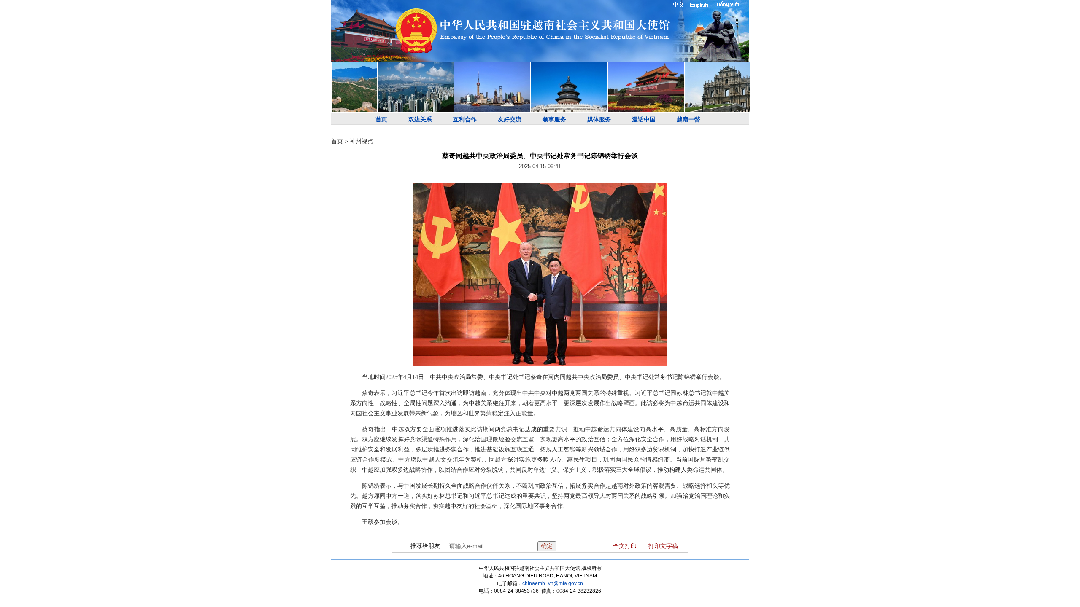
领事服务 (554, 119)
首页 (381, 119)
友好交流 (509, 119)
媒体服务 (599, 119)
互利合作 (465, 119)
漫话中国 (644, 119)
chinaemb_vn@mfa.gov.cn (552, 583)
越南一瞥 (688, 119)
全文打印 (625, 546)
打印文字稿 (663, 546)
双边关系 (420, 119)
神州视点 (361, 141)
